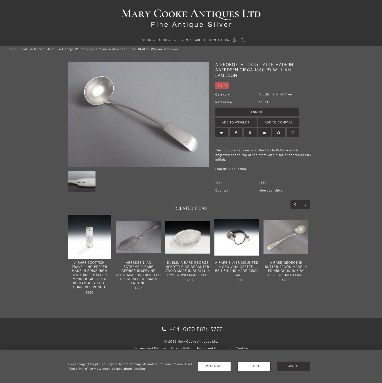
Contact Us (219, 40)
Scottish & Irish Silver (37, 49)
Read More (214, 366)
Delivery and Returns (150, 348)
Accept (294, 366)
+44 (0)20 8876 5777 (195, 329)
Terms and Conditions (214, 348)
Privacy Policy (181, 348)
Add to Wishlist (236, 122)
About (200, 40)
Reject (254, 366)
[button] (242, 40)
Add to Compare (279, 122)
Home (11, 49)
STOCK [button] (146, 40)
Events (186, 40)
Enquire (257, 112)
